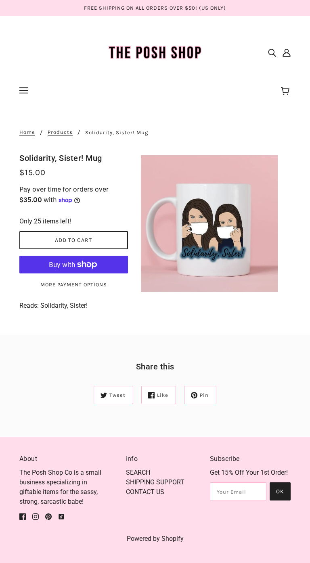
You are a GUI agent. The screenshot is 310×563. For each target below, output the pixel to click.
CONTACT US (145, 492)
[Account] (286, 52)
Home (27, 132)
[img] (272, 52)
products (60, 132)
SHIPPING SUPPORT (155, 482)
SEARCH (138, 472)
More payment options (73, 285)
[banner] (155, 52)
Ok (280, 491)
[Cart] (286, 91)
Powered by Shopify (155, 538)
